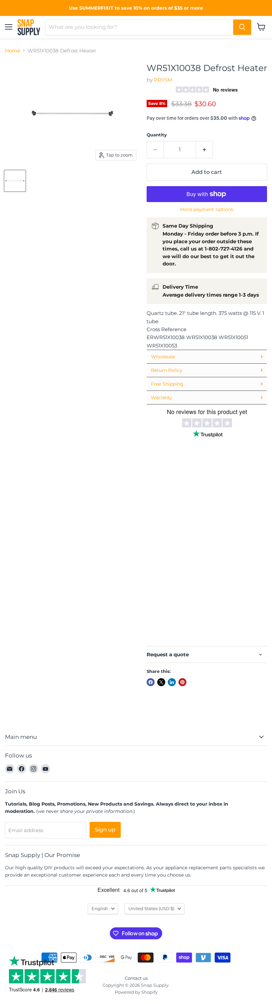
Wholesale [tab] (163, 357)
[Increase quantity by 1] (204, 149)
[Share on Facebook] (151, 682)
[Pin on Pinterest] (182, 682)
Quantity (157, 134)
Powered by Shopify (136, 992)
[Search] (242, 27)
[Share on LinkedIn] (172, 682)
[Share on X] (161, 682)
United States (151, 908)
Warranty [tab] (161, 397)
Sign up (105, 829)
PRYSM (163, 80)
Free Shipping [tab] (167, 384)
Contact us (136, 978)
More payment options (206, 209)
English (100, 908)
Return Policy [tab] (166, 370)
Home (12, 50)
